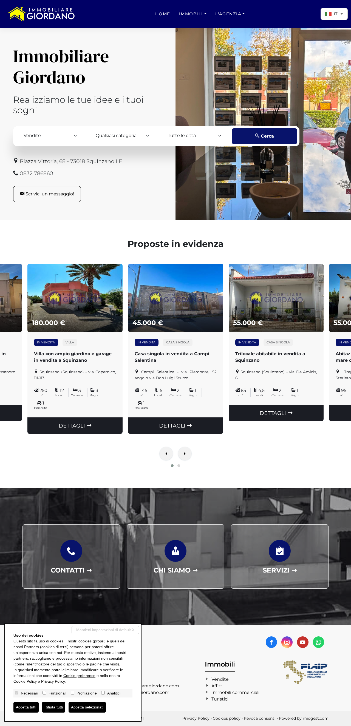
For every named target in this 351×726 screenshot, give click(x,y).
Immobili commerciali (235, 692)
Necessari (29, 693)
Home (162, 13)
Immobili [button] (191, 13)
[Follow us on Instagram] (287, 642)
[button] (172, 465)
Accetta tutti (26, 707)
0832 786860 (35, 173)
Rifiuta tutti (53, 707)
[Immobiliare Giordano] (41, 14)
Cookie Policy (25, 681)
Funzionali (57, 693)
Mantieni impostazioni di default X (105, 630)
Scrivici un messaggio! (49, 194)
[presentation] (166, 454)
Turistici (219, 699)
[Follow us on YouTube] (302, 642)
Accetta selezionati (87, 707)
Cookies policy (226, 718)
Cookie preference (79, 675)
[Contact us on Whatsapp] (318, 642)
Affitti (217, 685)
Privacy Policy (196, 718)
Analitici (113, 693)
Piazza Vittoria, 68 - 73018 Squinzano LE (70, 161)
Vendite (220, 679)
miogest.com (316, 718)
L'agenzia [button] (228, 13)
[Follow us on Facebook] (271, 642)
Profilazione (87, 693)
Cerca (266, 136)
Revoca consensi (260, 718)
